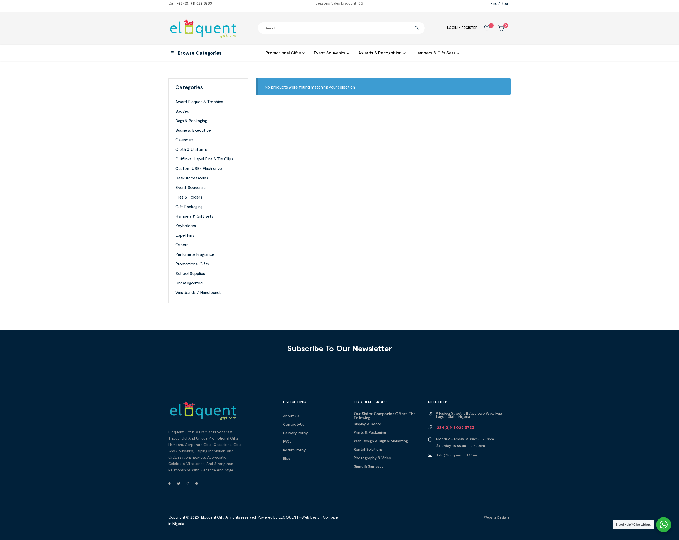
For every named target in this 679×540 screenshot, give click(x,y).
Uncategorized (189, 282)
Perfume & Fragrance (194, 254)
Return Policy (294, 449)
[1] (487, 28)
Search (417, 28)
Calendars (184, 139)
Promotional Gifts (192, 263)
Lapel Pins (184, 235)
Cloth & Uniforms (191, 149)
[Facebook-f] (169, 483)
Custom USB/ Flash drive (198, 168)
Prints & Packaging (370, 432)
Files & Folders (188, 196)
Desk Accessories (191, 177)
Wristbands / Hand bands (198, 292)
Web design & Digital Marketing (381, 440)
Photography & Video (372, 457)
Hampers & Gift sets (194, 215)
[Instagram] (187, 483)
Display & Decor (367, 424)
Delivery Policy (295, 433)
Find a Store (501, 3)
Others (181, 244)
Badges (182, 110)
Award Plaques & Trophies (199, 101)
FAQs (287, 441)
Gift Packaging (189, 206)
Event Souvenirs (190, 187)
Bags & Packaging (191, 120)
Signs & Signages (369, 466)
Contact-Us (293, 424)
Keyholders (185, 225)
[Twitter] (178, 483)
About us (291, 416)
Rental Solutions (368, 449)
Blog (286, 458)
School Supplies (190, 273)
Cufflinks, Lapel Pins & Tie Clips (204, 158)
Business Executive (193, 130)
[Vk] (196, 483)
